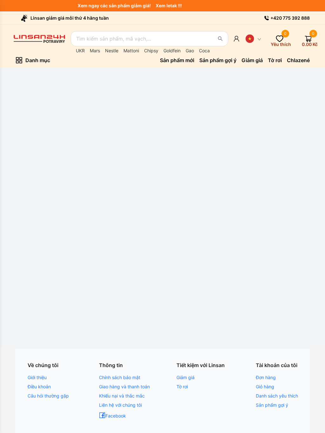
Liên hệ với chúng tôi (120, 405)
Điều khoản (39, 386)
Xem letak (168, 5)
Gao (190, 50)
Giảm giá (185, 377)
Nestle (111, 50)
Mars (95, 50)
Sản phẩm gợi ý (272, 405)
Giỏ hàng (265, 386)
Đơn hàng (266, 377)
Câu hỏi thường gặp (48, 395)
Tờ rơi (182, 386)
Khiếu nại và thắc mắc (122, 395)
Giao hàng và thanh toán (124, 386)
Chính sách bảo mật (119, 377)
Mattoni (131, 50)
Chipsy (151, 50)
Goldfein (172, 50)
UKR (80, 50)
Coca (204, 50)
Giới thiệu (37, 377)
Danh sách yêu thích (277, 395)
